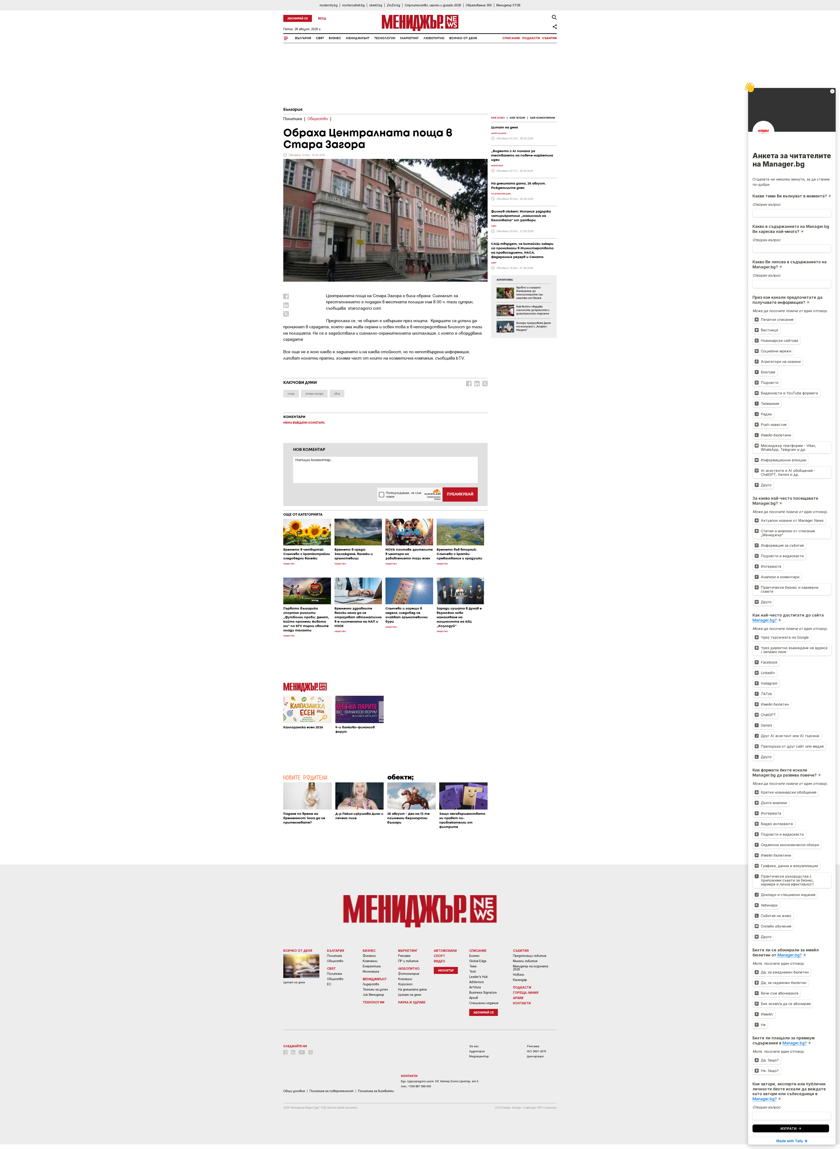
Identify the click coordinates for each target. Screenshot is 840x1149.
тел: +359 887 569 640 (416, 1086)
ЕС (329, 984)
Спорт (439, 955)
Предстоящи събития (529, 955)
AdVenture (476, 982)
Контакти (522, 1003)
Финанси (369, 955)
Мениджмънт (357, 38)
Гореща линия (525, 992)
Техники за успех (375, 989)
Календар (520, 979)
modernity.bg (329, 5)
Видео (439, 961)
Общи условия (294, 1091)
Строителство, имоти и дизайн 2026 (433, 5)
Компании (370, 961)
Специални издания (483, 1003)
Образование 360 (479, 5)
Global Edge (477, 961)
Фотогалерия (408, 973)
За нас (474, 1046)
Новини (518, 974)
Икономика (371, 971)
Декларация (535, 1056)
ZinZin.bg (393, 5)
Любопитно (434, 38)
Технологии (384, 38)
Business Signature (483, 992)
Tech (472, 971)
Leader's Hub (478, 976)
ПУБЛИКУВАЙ (460, 494)
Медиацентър (479, 1056)
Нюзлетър (446, 971)
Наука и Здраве (411, 1002)
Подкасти (531, 38)
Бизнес (335, 38)
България (303, 38)
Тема (472, 966)
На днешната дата (412, 989)
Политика (334, 955)
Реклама (404, 955)
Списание (511, 38)
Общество (335, 961)
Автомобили (445, 950)
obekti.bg (375, 5)
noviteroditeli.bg (353, 5)
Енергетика (372, 966)
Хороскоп (405, 984)
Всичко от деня (463, 38)
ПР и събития (408, 961)
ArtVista (475, 987)
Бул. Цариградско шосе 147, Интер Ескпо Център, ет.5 (439, 1081)
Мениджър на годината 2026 (530, 968)
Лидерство (371, 984)
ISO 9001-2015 (536, 1051)
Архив (473, 997)
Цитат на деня (409, 994)
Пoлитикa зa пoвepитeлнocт (332, 1091)
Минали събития (525, 961)
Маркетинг (409, 38)
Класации (405, 978)
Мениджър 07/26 (508, 5)
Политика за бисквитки (376, 1091)
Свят (320, 38)
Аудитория (477, 1051)
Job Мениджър (373, 994)
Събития (549, 38)
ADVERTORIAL (505, 280)
